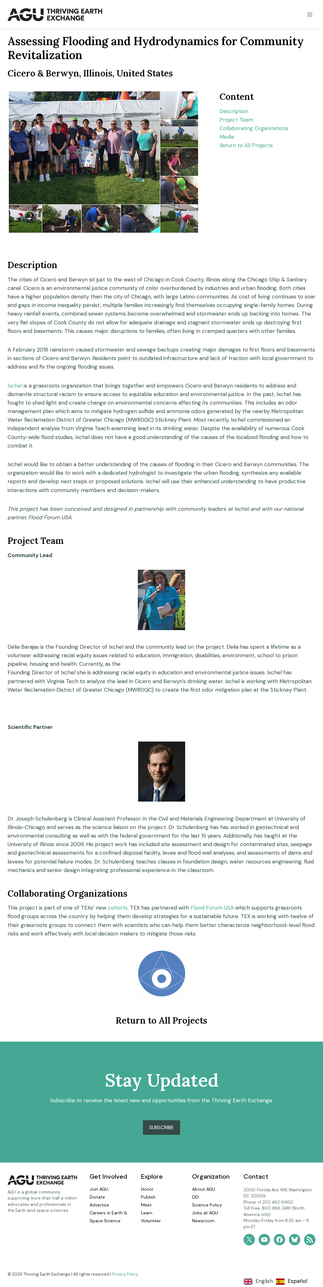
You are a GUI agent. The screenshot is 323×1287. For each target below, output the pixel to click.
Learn (146, 1213)
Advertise (99, 1205)
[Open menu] (309, 15)
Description (234, 111)
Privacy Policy (125, 1274)
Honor (147, 1189)
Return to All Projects (246, 145)
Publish (148, 1197)
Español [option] (297, 1281)
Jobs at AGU (205, 1213)
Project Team (236, 119)
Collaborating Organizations (254, 128)
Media (227, 136)
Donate (97, 1197)
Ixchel (15, 385)
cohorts (117, 907)
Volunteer (151, 1221)
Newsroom (203, 1221)
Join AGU (99, 1189)
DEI (195, 1197)
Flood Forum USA (212, 907)
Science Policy (207, 1205)
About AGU (203, 1189)
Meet (146, 1205)
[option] (291, 1281)
